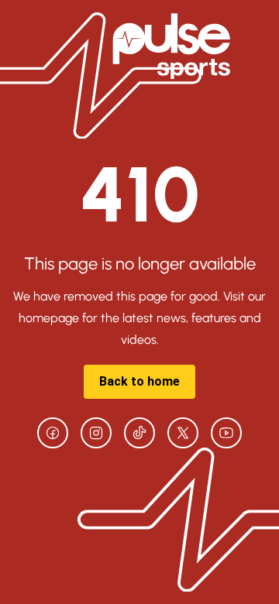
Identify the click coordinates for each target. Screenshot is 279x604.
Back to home (139, 381)
